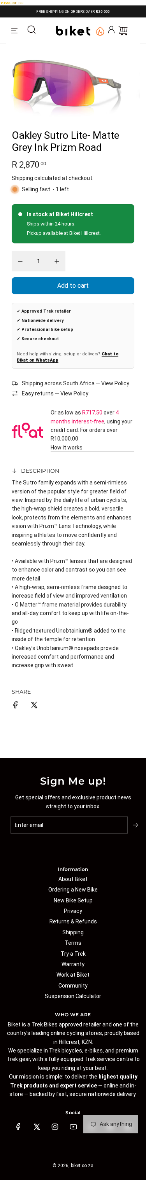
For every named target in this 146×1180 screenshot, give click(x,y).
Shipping (22, 178)
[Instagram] (54, 1126)
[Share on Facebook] (15, 706)
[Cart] (123, 30)
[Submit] (136, 825)
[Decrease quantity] (20, 261)
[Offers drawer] (99, 30)
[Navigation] (14, 30)
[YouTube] (73, 1126)
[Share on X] (33, 706)
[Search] (31, 30)
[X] (36, 1126)
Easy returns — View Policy (55, 393)
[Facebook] (18, 1126)
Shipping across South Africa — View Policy (75, 383)
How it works (67, 447)
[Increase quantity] (56, 261)
